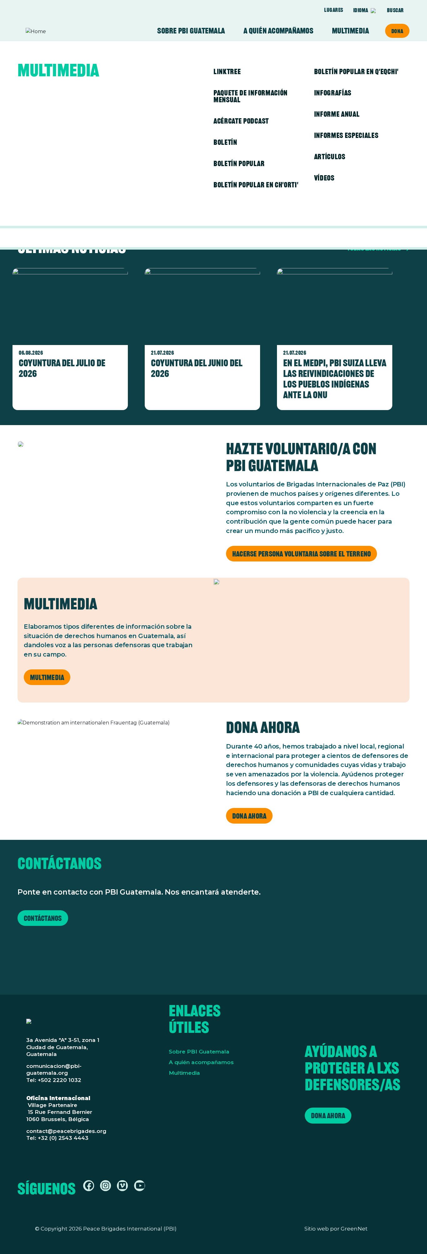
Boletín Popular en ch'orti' (256, 185)
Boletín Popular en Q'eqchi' (356, 71)
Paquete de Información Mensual (251, 96)
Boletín (225, 142)
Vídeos (324, 178)
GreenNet (354, 1228)
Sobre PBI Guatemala (191, 31)
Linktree (227, 71)
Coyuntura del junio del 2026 (196, 368)
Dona (397, 31)
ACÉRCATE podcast (241, 121)
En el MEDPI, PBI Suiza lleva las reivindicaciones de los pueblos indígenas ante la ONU (334, 379)
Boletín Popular (239, 163)
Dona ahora (249, 816)
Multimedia (350, 31)
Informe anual (337, 114)
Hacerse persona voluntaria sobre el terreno (301, 553)
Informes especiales (346, 135)
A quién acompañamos (278, 31)
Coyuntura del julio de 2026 (62, 368)
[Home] (50, 31)
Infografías (332, 93)
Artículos (329, 156)
